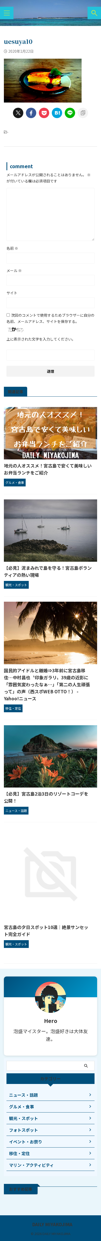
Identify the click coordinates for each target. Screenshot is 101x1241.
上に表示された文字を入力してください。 (40, 339)
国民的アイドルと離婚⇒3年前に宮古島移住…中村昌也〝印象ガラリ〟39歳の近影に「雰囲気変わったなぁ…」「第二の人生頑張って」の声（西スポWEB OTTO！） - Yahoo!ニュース (47, 684)
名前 (12, 248)
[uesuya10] (57, 113)
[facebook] (31, 113)
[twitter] (18, 113)
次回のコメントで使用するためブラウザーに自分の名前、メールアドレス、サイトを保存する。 (50, 318)
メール (14, 270)
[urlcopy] (83, 113)
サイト (11, 292)
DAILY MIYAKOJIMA (52, 1224)
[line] (70, 113)
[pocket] (44, 113)
